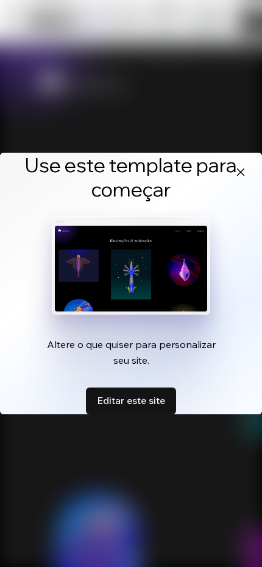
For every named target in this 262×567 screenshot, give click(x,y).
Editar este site (131, 400)
